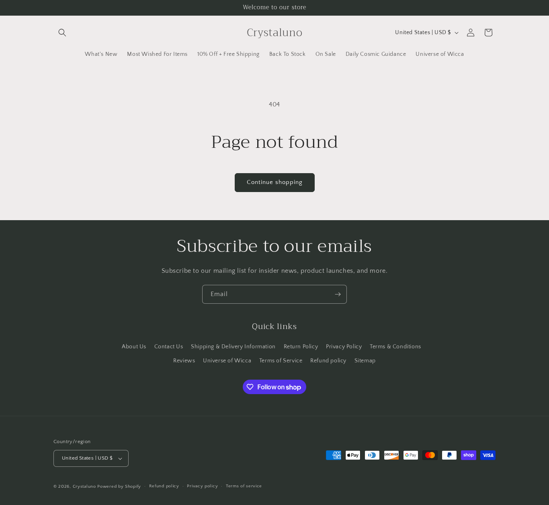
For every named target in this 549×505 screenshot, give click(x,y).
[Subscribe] (337, 294)
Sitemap (365, 360)
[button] (62, 32)
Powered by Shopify (119, 486)
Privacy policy (202, 486)
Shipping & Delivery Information (233, 346)
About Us (134, 346)
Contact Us (168, 346)
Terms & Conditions (395, 346)
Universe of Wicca (227, 360)
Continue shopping (275, 182)
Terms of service (244, 486)
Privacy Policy (344, 346)
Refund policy (328, 360)
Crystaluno (84, 486)
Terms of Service (281, 360)
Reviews (184, 360)
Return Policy (301, 346)
